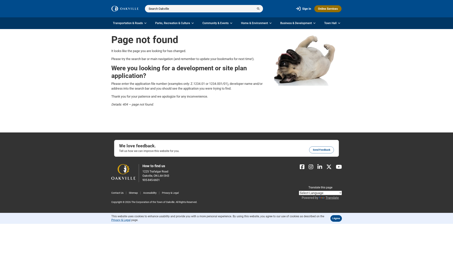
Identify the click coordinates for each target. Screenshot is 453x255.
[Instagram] (311, 167)
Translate (332, 198)
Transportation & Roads (128, 23)
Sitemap (133, 192)
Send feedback (321, 149)
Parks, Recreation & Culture (172, 23)
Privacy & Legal (170, 192)
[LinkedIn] (319, 167)
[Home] (125, 9)
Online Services (328, 8)
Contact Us (117, 192)
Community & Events (215, 23)
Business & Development (296, 23)
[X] (329, 167)
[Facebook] (302, 167)
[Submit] (258, 8)
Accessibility (150, 192)
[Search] (204, 8)
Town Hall (330, 23)
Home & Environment (254, 23)
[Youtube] (339, 167)
